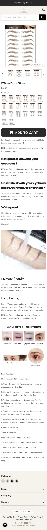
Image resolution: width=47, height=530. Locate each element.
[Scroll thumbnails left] (3, 73)
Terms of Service (9, 517)
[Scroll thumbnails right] (43, 73)
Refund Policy (36, 517)
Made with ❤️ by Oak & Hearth (23, 526)
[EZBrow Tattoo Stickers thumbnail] (11, 74)
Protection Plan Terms (24, 520)
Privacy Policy (23, 517)
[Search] (42, 17)
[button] (5, 525)
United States (22, 511)
